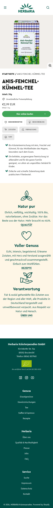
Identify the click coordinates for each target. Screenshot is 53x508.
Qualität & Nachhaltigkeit (26, 443)
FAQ (26, 459)
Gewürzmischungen (26, 402)
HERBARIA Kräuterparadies (21, 505)
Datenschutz (26, 489)
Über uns (27, 437)
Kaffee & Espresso (26, 413)
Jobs (26, 453)
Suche (26, 478)
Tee (26, 408)
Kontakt (26, 494)
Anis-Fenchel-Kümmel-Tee (31, 74)
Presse (26, 448)
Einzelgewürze (26, 397)
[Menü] (5, 8)
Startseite (8, 74)
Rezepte (26, 418)
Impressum (26, 483)
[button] (48, 8)
